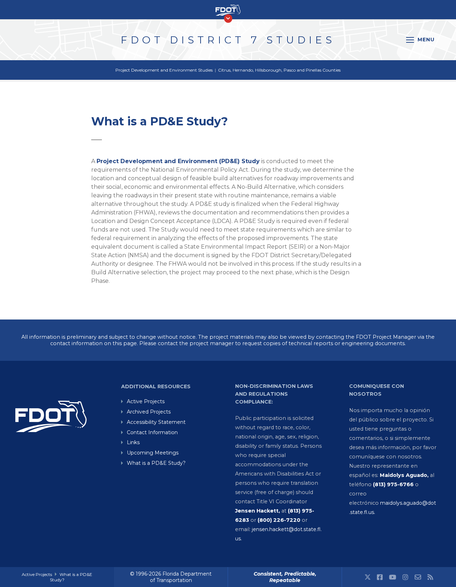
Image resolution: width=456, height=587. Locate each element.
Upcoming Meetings (152, 453)
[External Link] (367, 576)
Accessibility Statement (156, 422)
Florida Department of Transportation (181, 577)
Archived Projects (149, 412)
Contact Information (152, 432)
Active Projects (146, 401)
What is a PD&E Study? (156, 463)
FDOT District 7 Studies (228, 40)
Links (133, 442)
